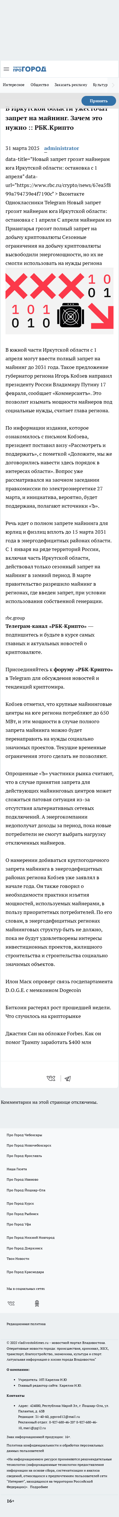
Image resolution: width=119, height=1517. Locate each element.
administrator (61, 148)
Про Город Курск (20, 1203)
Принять (99, 100)
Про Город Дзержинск (24, 1248)
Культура (101, 84)
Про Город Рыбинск (22, 1214)
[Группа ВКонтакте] (11, 1303)
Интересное (14, 84)
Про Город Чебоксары (24, 1135)
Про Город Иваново (22, 1179)
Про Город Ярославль (24, 1155)
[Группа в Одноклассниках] (37, 1303)
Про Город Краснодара (25, 1272)
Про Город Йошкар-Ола (26, 1190)
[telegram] (69, 1078)
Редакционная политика (26, 1324)
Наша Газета (17, 1169)
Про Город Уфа (19, 1224)
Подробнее (39, 1487)
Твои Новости (18, 1258)
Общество (40, 84)
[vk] (52, 1078)
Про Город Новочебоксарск (29, 1145)
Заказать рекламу (71, 84)
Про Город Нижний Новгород (31, 1237)
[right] (113, 85)
